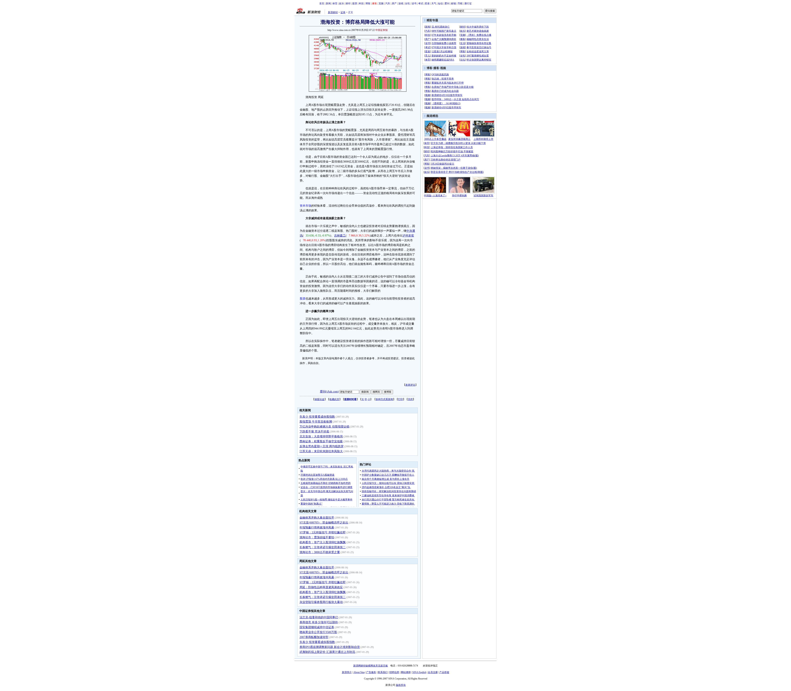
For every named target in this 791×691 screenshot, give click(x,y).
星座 (427, 3)
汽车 (387, 3)
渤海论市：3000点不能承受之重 (320, 552)
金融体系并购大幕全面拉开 (317, 517)
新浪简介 (347, 672)
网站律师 (406, 672)
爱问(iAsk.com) (329, 391)
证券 (343, 12)
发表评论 (410, 384)
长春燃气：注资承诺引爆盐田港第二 (323, 547)
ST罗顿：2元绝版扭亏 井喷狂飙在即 (323, 532)
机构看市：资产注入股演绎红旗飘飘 (323, 542)
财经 (348, 3)
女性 (407, 3)
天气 (433, 3)
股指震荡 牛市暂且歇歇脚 (316, 421)
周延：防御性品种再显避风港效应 (321, 587)
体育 (334, 3)
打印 (400, 399)
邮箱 (453, 3)
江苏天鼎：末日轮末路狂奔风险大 (321, 451)
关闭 (410, 399)
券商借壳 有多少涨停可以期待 (319, 622)
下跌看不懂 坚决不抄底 (314, 431)
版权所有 (401, 685)
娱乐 (341, 3)
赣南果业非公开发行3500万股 (318, 632)
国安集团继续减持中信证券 (317, 627)
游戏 (400, 3)
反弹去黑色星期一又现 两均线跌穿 (322, 446)
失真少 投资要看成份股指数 (317, 416)
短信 (440, 3)
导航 (460, 3)
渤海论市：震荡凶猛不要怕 (317, 537)
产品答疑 (444, 672)
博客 (367, 3)
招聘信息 (394, 672)
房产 (394, 3)
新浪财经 (333, 12)
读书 (414, 3)
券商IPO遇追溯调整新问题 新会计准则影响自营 (330, 647)
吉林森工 (340, 235)
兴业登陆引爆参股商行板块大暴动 (321, 602)
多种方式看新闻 (384, 399)
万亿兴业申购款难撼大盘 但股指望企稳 (324, 426)
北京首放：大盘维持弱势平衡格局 (321, 436)
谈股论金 (319, 399)
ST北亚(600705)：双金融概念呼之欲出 (324, 522)
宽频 (381, 3)
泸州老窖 (408, 235)
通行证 (468, 3)
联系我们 (383, 672)
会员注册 (433, 672)
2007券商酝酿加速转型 (314, 637)
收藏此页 (334, 399)
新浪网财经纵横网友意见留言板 (370, 665)
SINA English (419, 672)
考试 (420, 3)
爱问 (447, 3)
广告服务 (371, 672)
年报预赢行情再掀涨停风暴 (317, 527)
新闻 (328, 3)
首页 (321, 3)
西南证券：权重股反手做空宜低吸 (321, 441)
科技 (361, 3)
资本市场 (305, 205)
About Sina (359, 672)
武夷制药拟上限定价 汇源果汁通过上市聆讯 (327, 652)
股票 (354, 3)
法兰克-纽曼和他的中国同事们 (319, 617)
